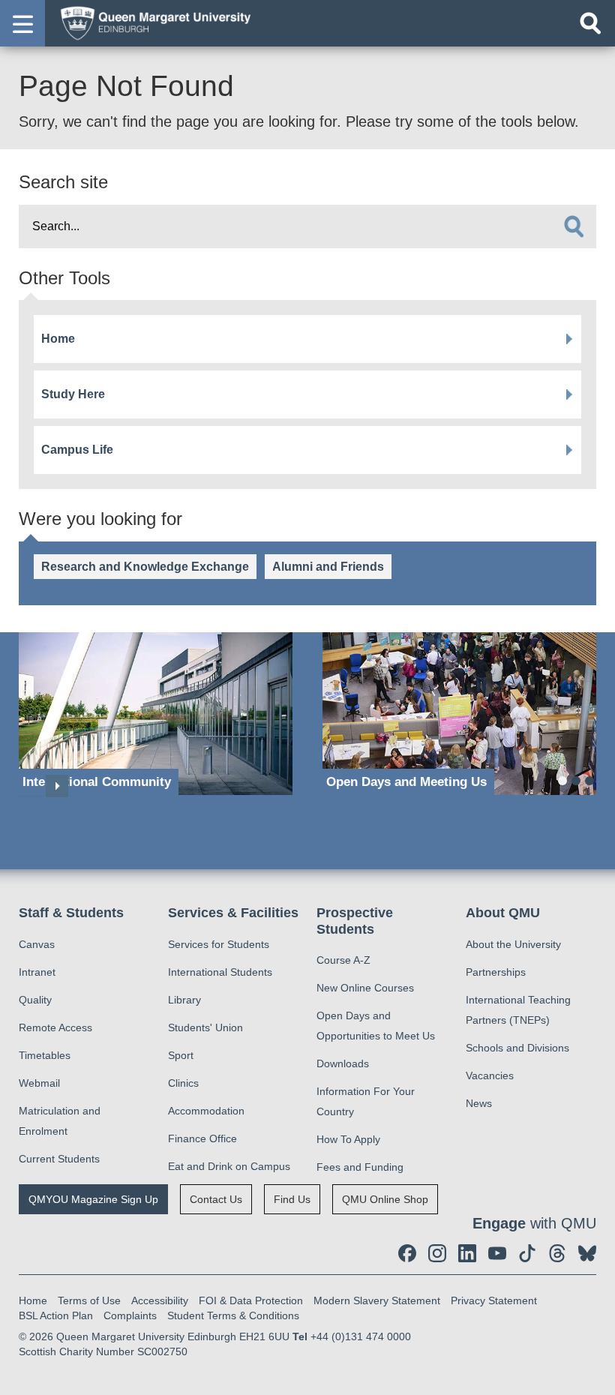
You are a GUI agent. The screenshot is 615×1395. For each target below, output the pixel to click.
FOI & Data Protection (251, 1300)
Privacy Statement (494, 1300)
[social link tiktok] (527, 1253)
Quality (35, 1000)
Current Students (59, 1159)
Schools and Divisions (517, 1048)
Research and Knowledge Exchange (145, 566)
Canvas (37, 944)
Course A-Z (343, 960)
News (479, 1103)
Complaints (130, 1316)
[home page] (150, 22)
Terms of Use (89, 1300)
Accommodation (206, 1111)
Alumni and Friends (328, 566)
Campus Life (77, 449)
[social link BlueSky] (587, 1253)
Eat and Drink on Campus (229, 1166)
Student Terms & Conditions (233, 1316)
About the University (513, 944)
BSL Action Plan (56, 1316)
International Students (220, 972)
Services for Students (218, 944)
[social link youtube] (497, 1253)
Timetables (44, 1055)
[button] (22, 23)
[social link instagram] (437, 1253)
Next (57, 786)
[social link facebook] (407, 1253)
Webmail (39, 1083)
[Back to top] (596, 1376)
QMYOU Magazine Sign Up (93, 1199)
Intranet (37, 972)
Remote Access (55, 1028)
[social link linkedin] (467, 1253)
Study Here (73, 394)
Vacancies (490, 1076)
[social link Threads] (557, 1253)
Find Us (292, 1199)
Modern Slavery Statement (377, 1300)
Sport (181, 1055)
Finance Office (202, 1138)
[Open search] (590, 23)
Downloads (342, 1064)
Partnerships (496, 972)
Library (184, 1000)
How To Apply (348, 1139)
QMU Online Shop (385, 1199)
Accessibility (159, 1300)
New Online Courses (365, 988)
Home (58, 338)
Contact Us (216, 1199)
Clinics (183, 1083)
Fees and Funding (360, 1167)
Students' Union (205, 1028)
